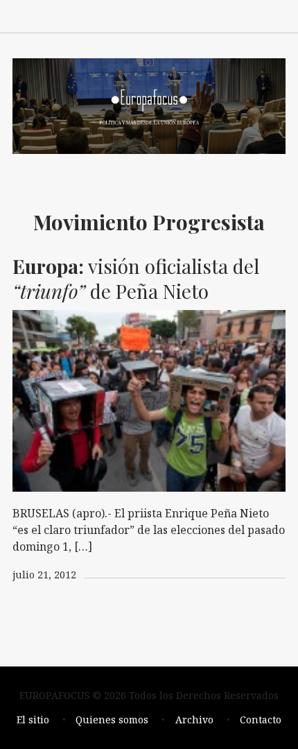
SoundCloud (184, 15)
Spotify (154, 15)
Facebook (123, 15)
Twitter (245, 15)
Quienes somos (112, 719)
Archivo (194, 719)
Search (276, 15)
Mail (215, 15)
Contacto (260, 719)
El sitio (33, 719)
